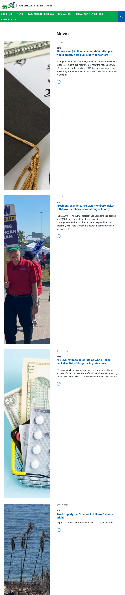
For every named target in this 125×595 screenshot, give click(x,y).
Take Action (35, 14)
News (20, 14)
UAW (66, 222)
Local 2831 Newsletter (89, 14)
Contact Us (64, 14)
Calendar (49, 14)
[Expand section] (14, 14)
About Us (6, 14)
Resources (7, 19)
